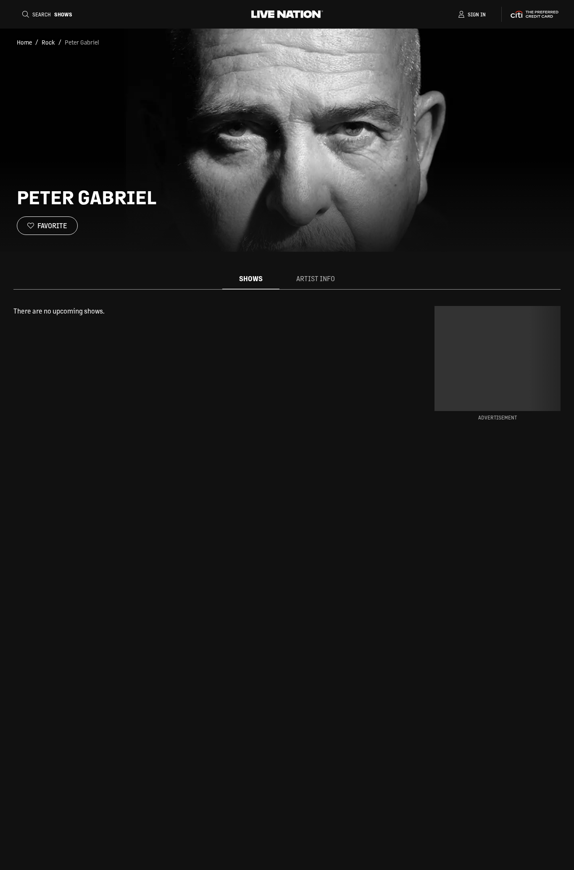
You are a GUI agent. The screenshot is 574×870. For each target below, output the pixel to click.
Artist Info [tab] (315, 278)
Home (24, 42)
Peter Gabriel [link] (82, 42)
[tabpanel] (210, 311)
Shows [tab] (251, 278)
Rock (48, 42)
